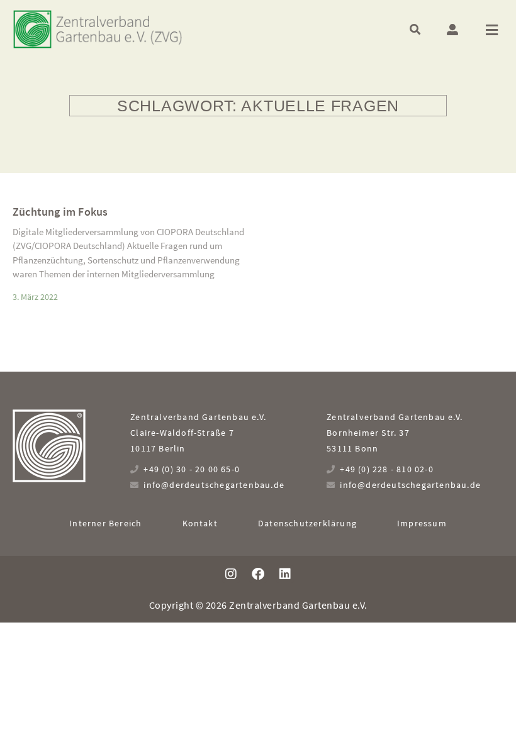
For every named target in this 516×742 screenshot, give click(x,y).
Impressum (422, 523)
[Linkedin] (285, 574)
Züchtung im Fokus (60, 211)
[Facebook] (258, 574)
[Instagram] (231, 574)
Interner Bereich (105, 523)
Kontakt (200, 523)
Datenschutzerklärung (307, 523)
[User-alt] (452, 29)
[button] (415, 29)
